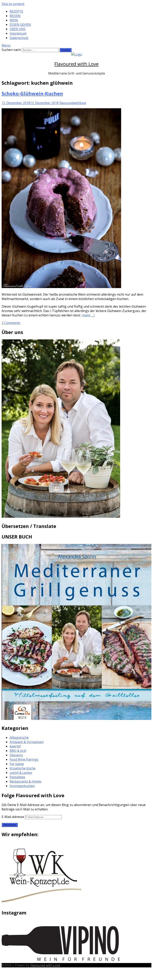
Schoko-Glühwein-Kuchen (32, 93)
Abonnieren (9, 824)
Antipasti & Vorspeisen (27, 742)
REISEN (15, 16)
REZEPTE (16, 11)
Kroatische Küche (22, 768)
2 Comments (11, 323)
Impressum (18, 33)
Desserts (16, 755)
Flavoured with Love (76, 64)
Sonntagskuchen (22, 786)
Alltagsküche (19, 737)
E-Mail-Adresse (13, 817)
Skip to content (13, 4)
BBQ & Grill (18, 750)
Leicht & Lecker (21, 772)
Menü (6, 45)
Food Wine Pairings (24, 759)
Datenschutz (19, 38)
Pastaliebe (17, 777)
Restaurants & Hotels (25, 781)
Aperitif (15, 746)
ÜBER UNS (18, 29)
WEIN (14, 20)
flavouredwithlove (72, 103)
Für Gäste (17, 764)
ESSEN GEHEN (20, 24)
